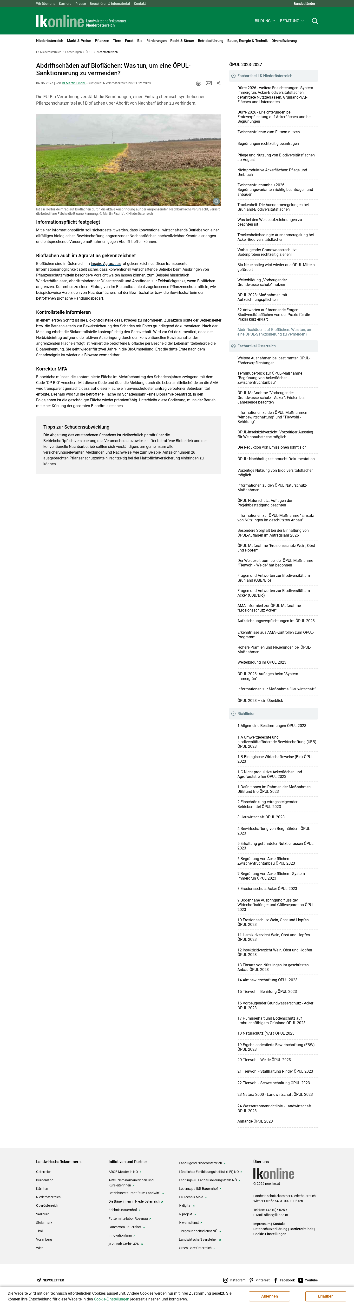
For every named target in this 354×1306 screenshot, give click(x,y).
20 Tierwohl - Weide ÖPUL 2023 (264, 1059)
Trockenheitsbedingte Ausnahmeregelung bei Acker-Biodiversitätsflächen (275, 237)
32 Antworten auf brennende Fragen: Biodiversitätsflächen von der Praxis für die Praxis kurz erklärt (273, 314)
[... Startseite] (81, 21)
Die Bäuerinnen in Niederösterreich (134, 1201)
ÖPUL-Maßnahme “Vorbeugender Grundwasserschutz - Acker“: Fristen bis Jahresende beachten (270, 397)
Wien (39, 1248)
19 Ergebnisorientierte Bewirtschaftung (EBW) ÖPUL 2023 (276, 1047)
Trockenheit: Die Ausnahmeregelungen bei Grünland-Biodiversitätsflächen (273, 207)
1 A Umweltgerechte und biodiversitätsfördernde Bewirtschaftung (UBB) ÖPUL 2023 (276, 742)
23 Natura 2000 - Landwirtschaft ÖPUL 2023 (275, 1094)
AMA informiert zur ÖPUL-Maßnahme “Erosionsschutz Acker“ (269, 608)
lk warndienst (189, 1223)
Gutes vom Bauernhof (125, 1227)
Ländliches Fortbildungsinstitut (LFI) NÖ (209, 1172)
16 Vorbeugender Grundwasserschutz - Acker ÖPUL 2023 (275, 1005)
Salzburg (42, 1214)
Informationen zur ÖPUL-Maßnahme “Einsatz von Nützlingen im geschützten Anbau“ (275, 517)
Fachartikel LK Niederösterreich (264, 76)
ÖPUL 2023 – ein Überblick (260, 700)
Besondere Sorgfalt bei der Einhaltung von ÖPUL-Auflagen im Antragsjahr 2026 (273, 532)
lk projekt (185, 1214)
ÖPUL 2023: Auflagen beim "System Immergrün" (267, 676)
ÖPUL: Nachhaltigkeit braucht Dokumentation (276, 459)
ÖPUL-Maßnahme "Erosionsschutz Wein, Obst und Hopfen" (276, 547)
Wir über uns (45, 4)
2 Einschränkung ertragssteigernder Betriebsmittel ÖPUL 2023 (267, 804)
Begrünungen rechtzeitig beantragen (268, 143)
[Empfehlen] (209, 83)
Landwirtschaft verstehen (198, 1239)
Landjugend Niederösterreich (200, 1163)
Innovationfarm (120, 1235)
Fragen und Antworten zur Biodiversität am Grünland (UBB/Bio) (273, 577)
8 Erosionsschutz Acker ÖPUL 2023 (267, 888)
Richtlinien (246, 713)
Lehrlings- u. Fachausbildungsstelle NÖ (208, 1180)
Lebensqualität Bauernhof (198, 1189)
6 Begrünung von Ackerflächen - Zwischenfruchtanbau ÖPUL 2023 (266, 861)
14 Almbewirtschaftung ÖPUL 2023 (267, 980)
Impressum (261, 1224)
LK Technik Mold (191, 1197)
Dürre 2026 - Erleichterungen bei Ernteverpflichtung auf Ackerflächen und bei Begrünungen (274, 117)
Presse (80, 4)
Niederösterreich (48, 1197)
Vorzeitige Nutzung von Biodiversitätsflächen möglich (275, 472)
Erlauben (326, 1296)
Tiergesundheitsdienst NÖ (198, 1231)
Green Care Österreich (195, 1248)
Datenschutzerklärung (270, 1229)
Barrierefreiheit (302, 1229)
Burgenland (44, 1180)
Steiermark (44, 1223)
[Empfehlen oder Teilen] (218, 83)
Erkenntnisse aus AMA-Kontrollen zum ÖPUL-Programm (275, 634)
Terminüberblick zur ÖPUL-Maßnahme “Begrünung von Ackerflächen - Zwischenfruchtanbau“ (269, 378)
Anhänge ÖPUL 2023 (255, 1121)
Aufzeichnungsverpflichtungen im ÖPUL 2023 (276, 621)
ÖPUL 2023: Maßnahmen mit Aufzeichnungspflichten (262, 297)
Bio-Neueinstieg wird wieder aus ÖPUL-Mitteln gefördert (276, 267)
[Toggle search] (315, 21)
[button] (265, 20)
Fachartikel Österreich (256, 346)
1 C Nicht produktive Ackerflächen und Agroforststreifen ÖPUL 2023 (269, 774)
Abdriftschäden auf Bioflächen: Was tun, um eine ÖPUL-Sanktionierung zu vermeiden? (274, 332)
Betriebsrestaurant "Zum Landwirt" (134, 1193)
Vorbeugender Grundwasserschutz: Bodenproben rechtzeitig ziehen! (267, 252)
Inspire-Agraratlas (106, 263)
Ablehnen (269, 1296)
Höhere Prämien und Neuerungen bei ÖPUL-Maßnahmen (274, 649)
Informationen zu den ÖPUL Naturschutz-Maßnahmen (272, 487)
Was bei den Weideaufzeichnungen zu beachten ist (269, 222)
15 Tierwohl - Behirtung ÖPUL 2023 (267, 991)
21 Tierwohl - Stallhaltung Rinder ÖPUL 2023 (275, 1071)
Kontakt (140, 4)
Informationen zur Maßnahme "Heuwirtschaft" (276, 689)
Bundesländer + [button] (306, 4)
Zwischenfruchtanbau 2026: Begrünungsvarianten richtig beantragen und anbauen (275, 189)
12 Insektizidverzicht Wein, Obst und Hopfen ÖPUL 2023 (274, 952)
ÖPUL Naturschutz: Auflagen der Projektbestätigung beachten (264, 502)
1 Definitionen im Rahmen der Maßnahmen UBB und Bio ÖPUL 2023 (274, 789)
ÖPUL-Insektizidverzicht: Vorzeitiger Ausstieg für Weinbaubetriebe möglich (275, 434)
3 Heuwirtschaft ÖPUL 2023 (261, 817)
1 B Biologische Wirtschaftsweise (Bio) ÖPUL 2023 (275, 759)
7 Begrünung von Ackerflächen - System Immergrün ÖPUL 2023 (271, 876)
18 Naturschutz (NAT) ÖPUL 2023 (266, 1033)
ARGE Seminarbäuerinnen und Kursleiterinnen (131, 1182)
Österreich (44, 1172)
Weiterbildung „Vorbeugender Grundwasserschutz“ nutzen (262, 282)
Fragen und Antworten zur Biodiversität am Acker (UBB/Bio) (273, 593)
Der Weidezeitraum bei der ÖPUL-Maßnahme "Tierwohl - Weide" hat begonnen (275, 562)
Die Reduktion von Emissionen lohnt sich (272, 447)
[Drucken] (199, 83)
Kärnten (42, 1189)
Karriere (65, 4)
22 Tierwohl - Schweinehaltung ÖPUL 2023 (273, 1083)
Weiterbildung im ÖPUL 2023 (261, 662)
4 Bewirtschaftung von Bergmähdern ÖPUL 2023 (273, 830)
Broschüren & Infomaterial (110, 4)
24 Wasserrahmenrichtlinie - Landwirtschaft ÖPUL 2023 (274, 1108)
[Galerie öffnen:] (128, 160)
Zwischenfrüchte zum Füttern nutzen (268, 132)
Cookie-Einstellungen (269, 1234)
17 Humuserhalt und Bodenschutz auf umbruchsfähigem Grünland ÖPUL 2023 (271, 1020)
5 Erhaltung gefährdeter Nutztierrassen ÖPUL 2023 (275, 845)
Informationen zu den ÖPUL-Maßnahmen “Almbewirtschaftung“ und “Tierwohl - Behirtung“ (272, 417)
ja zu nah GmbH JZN (124, 1244)
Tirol (39, 1231)
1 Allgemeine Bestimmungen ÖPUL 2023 (271, 725)
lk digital (185, 1205)
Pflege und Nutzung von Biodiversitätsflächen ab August (276, 157)
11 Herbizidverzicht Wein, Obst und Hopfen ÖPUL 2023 (273, 937)
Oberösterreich (47, 1205)
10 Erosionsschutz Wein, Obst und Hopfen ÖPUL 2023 (273, 922)
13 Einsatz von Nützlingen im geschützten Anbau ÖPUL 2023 (273, 967)
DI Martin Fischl (74, 83)
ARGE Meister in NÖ (123, 1172)
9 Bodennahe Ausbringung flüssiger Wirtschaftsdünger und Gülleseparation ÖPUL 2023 (276, 905)
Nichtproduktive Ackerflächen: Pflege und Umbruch (272, 172)
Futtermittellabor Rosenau (128, 1218)
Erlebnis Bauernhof (123, 1210)
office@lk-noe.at (276, 1215)
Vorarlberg (44, 1239)
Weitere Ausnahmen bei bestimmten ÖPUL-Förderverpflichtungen (273, 360)
